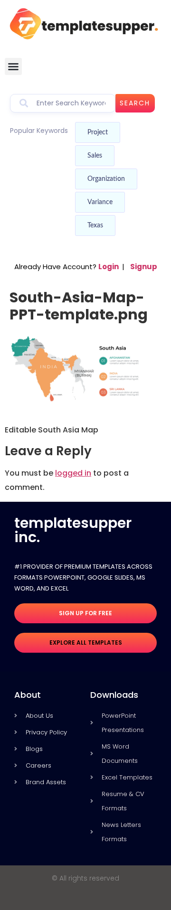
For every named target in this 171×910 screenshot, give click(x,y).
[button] (13, 66)
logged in (73, 473)
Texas (95, 225)
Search (135, 103)
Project (97, 132)
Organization (106, 179)
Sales (94, 155)
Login (108, 267)
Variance (100, 202)
